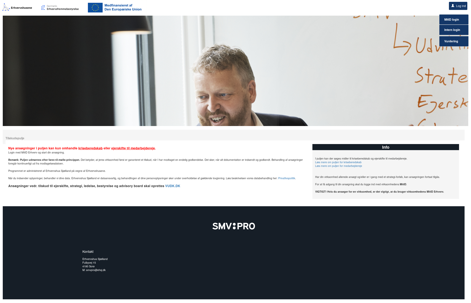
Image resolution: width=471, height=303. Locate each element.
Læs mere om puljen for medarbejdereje (338, 166)
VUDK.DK (172, 186)
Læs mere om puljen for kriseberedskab (338, 162)
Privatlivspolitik (286, 178)
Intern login (452, 30)
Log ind (461, 6)
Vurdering (451, 41)
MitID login (451, 19)
